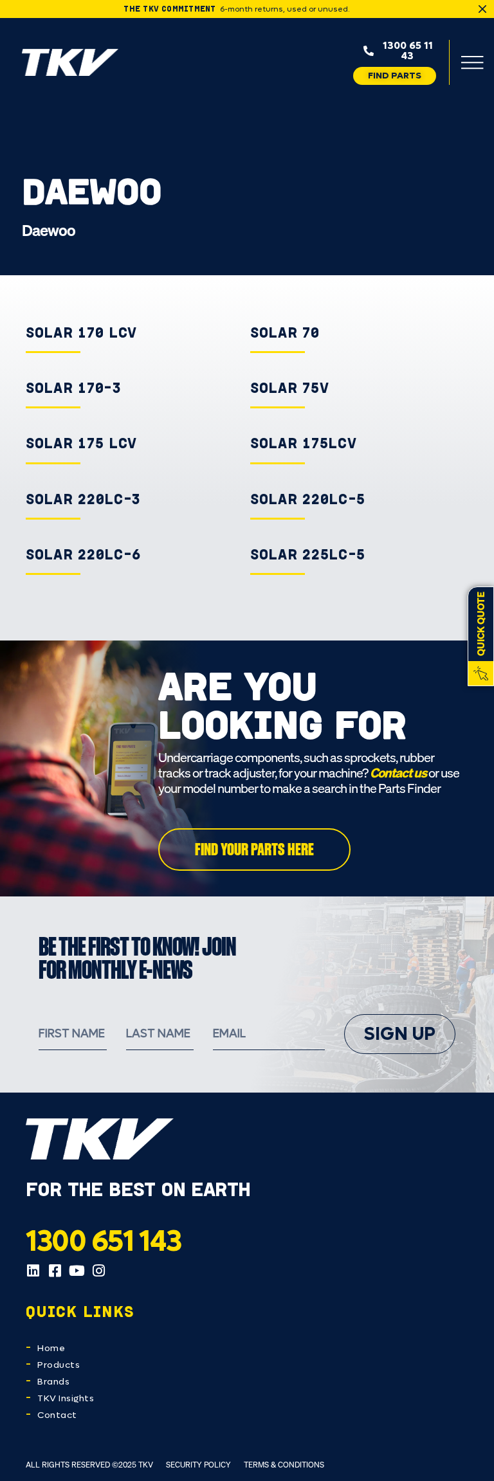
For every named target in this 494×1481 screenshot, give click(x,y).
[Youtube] (76, 1271)
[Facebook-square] (55, 1271)
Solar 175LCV (303, 443)
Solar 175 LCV (81, 443)
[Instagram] (98, 1271)
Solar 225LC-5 (307, 554)
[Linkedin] (33, 1271)
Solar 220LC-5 (307, 499)
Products (58, 1365)
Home (51, 1348)
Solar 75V (289, 387)
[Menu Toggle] (472, 62)
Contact (57, 1415)
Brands (53, 1382)
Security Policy (198, 1464)
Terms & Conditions (284, 1464)
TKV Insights (65, 1398)
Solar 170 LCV (81, 332)
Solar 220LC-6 (84, 554)
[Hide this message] (482, 9)
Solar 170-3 (74, 387)
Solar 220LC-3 (83, 499)
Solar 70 (285, 332)
